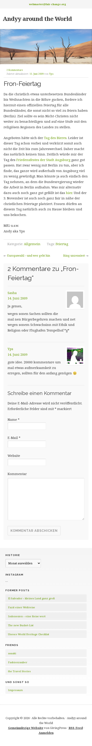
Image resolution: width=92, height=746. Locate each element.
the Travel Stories (19, 671)
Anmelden (46, 733)
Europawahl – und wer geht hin (28, 255)
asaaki (12, 653)
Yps (51, 73)
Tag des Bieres (55, 138)
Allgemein (32, 244)
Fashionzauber (17, 662)
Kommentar (17, 474)
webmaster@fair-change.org (47, 4)
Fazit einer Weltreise (21, 607)
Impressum (15, 690)
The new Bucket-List (20, 625)
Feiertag (62, 244)
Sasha (12, 293)
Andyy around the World (37, 19)
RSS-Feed (76, 728)
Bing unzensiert (74, 255)
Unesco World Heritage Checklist (28, 634)
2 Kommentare (14, 70)
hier (69, 193)
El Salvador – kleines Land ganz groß (31, 598)
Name (13, 419)
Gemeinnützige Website (25, 728)
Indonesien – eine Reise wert (27, 616)
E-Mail (14, 438)
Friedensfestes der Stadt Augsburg (43, 160)
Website (14, 456)
